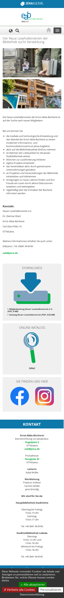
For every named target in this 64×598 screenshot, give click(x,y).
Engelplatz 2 (32, 442)
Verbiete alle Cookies (20, 590)
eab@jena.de (10, 253)
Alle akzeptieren (34, 584)
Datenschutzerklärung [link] (32, 594)
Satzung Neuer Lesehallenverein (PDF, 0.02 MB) (32, 314)
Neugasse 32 (32, 459)
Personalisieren (50, 590)
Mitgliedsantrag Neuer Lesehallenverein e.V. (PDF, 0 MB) (30, 310)
